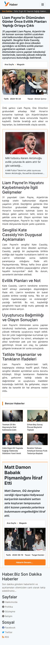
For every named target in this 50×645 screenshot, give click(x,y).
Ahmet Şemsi (40, 99)
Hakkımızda (10, 602)
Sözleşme (9, 611)
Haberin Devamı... (24, 562)
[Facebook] (36, 91)
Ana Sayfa (9, 64)
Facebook (9, 627)
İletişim (8, 616)
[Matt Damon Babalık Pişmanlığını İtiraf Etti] (25, 539)
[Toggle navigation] (43, 4)
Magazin (20, 64)
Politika (8, 606)
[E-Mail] (44, 91)
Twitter (8, 632)
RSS (6, 637)
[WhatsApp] (33, 91)
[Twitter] (40, 91)
